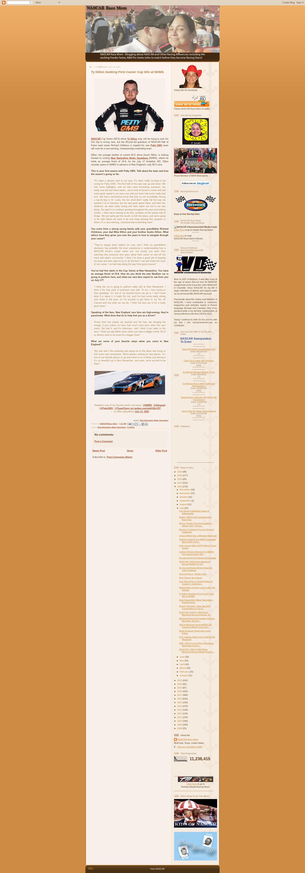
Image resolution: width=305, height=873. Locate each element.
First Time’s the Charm (190, 578)
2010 (180, 721)
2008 (180, 728)
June (182, 657)
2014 (180, 706)
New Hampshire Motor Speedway (130, 158)
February (184, 672)
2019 (180, 688)
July (182, 508)
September (185, 501)
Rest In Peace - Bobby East (193, 574)
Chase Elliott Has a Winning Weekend (198, 536)
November (185, 493)
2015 (180, 702)
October (184, 497)
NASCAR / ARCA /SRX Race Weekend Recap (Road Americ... (196, 650)
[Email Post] (129, 424)
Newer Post (98, 450)
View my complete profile (189, 747)
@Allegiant (159, 405)
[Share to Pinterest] (146, 424)
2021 (180, 680)
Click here (179, 236)
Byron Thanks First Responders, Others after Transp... (195, 524)
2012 (180, 713)
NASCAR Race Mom (188, 739)
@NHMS (147, 405)
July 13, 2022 (142, 411)
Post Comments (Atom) (119, 457)
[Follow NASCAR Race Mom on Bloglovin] (195, 185)
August (183, 504)
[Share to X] (139, 424)
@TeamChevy (122, 408)
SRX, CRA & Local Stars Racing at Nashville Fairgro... (196, 644)
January (184, 675)
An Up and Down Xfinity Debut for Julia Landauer (196, 569)
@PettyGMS (106, 408)
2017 (180, 695)
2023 (180, 483)
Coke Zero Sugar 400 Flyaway (199, 361)
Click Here (179, 230)
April (182, 664)
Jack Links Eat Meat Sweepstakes (199, 411)
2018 (180, 691)
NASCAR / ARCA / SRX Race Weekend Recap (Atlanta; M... (195, 613)
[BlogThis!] (136, 424)
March (183, 668)
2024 (180, 479)
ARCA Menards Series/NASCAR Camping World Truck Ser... (195, 626)
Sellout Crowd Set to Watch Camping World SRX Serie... (197, 540)
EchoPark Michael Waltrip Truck (199, 372)
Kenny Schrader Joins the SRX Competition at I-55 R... (194, 607)
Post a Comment (103, 441)
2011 (180, 717)
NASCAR (96, 138)
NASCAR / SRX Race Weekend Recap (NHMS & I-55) (194, 563)
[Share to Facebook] (143, 424)
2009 (180, 724)
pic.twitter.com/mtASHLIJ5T (145, 408)
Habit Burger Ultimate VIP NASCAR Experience (199, 398)
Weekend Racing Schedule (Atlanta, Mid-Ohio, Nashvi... (197, 619)
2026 (180, 472)
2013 (180, 710)
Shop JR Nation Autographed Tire (199, 349)
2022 (180, 486)
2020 (180, 684)
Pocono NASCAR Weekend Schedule (197, 558)
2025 (180, 475)
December (185, 489)
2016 (180, 699)
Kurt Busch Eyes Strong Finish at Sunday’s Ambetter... (196, 582)
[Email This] (133, 424)
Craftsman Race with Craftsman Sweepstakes (199, 384)
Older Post (161, 450)
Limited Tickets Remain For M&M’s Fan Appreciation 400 (196, 553)
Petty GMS (156, 145)
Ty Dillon (132, 138)
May (182, 660)
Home (130, 450)
